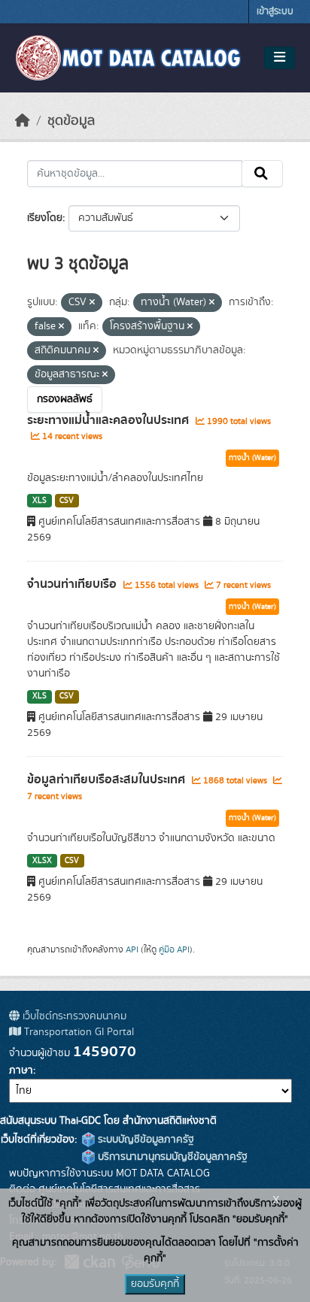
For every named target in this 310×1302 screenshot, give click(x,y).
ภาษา (21, 1070)
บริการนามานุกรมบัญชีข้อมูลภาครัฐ (171, 1156)
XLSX (42, 861)
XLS (39, 501)
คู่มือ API (174, 949)
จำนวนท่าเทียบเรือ (73, 584)
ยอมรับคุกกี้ (155, 1283)
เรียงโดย (44, 218)
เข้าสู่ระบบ (275, 12)
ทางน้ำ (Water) (252, 458)
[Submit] (262, 173)
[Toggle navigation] (279, 58)
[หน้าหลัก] (22, 121)
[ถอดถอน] (92, 303)
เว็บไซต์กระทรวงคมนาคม (73, 1016)
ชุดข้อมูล (71, 121)
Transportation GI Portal (77, 1032)
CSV (66, 501)
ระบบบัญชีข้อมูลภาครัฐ (144, 1139)
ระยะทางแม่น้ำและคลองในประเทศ (109, 420)
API (132, 949)
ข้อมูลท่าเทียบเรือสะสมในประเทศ (107, 779)
